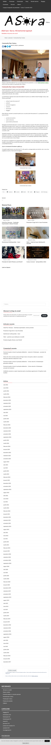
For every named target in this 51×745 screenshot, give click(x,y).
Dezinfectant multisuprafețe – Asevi (11, 242)
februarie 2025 (6, 424)
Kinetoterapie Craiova (23, 23)
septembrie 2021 (7, 526)
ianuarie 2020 (6, 584)
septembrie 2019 (7, 597)
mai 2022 (5, 501)
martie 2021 (6, 544)
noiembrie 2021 (7, 520)
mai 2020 (5, 572)
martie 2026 (6, 394)
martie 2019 (6, 615)
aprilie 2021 (6, 541)
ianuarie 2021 (6, 551)
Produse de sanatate (7, 701)
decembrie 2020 (7, 554)
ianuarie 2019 (6, 621)
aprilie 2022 (6, 504)
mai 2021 (5, 538)
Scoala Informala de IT (14, 101)
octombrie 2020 (7, 560)
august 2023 (6, 461)
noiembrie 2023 (7, 455)
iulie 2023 (5, 464)
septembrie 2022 (7, 489)
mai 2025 (5, 415)
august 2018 (6, 637)
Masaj (27, 1)
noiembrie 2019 (7, 591)
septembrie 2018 (7, 634)
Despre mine (8, 23)
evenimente (5, 714)
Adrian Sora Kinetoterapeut (17, 31)
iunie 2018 (5, 643)
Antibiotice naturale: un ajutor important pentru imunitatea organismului (20, 371)
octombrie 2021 (7, 523)
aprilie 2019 (6, 612)
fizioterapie (5, 716)
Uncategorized (6, 730)
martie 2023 (6, 474)
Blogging (43, 1)
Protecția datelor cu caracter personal (12, 694)
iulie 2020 (5, 569)
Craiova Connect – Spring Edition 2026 (36, 261)
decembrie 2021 (7, 517)
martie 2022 (6, 508)
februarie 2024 (6, 446)
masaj (4, 721)
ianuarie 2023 (6, 480)
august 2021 (6, 529)
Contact (15, 26)
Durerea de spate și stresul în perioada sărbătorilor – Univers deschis (19, 361)
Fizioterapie (11, 1)
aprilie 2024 (6, 440)
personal (5, 723)
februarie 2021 (6, 548)
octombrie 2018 (7, 631)
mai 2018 (5, 646)
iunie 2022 (5, 498)
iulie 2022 (5, 495)
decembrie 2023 (7, 452)
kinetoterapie (6, 719)
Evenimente (5, 4)
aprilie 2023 (6, 471)
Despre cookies (6, 692)
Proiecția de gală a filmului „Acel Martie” (12, 261)
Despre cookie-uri (26, 743)
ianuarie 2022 (6, 514)
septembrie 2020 (7, 563)
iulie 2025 (5, 412)
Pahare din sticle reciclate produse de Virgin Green (15, 356)
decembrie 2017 (7, 661)
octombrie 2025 (7, 406)
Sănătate (5, 1)
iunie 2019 (5, 606)
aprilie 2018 (6, 649)
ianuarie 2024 (6, 449)
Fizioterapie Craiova (35, 23)
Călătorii (19, 4)
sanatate (5, 727)
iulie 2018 (5, 640)
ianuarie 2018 (6, 658)
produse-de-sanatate (8, 725)
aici (21, 146)
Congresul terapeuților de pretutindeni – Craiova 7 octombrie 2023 (17, 7)
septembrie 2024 (7, 437)
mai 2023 (5, 467)
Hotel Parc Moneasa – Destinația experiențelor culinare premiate (18, 327)
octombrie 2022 (7, 486)
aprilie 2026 (6, 391)
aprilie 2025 (6, 418)
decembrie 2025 (7, 400)
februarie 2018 (6, 655)
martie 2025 (6, 421)
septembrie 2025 (7, 409)
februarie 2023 (6, 477)
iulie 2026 (5, 384)
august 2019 (6, 600)
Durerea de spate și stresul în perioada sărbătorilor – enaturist (17, 352)
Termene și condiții (7, 690)
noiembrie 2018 (7, 628)
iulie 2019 (5, 603)
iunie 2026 (5, 387)
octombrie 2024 (7, 434)
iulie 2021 (5, 532)
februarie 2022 (6, 511)
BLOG (14, 23)
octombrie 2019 (7, 594)
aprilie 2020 (6, 575)
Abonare (44, 315)
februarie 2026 (6, 397)
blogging (5, 712)
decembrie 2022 (7, 483)
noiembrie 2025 (7, 403)
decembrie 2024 (7, 427)
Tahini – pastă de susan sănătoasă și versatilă (13, 336)
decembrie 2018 (7, 624)
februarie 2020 (6, 581)
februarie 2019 (6, 618)
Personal (13, 4)
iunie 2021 (5, 535)
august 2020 (6, 566)
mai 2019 (5, 609)
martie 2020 (6, 578)
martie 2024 (6, 443)
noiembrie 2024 (7, 431)
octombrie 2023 (7, 458)
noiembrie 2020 (7, 557)
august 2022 (6, 492)
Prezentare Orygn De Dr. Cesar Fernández (36, 222)
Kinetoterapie (20, 1)
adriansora (21, 45)
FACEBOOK (6, 736)
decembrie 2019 (7, 588)
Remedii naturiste (34, 1)
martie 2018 (6, 652)
